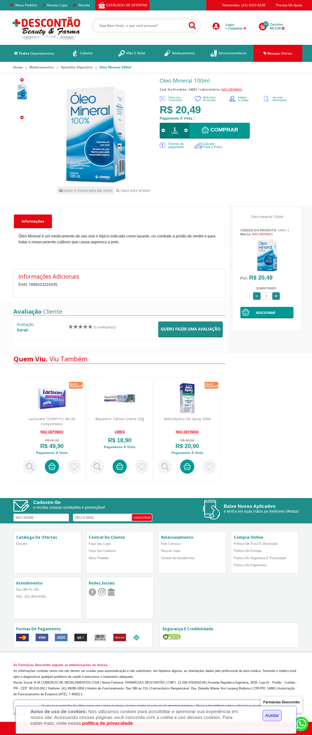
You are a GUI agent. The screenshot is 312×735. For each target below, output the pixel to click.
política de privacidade (107, 723)
